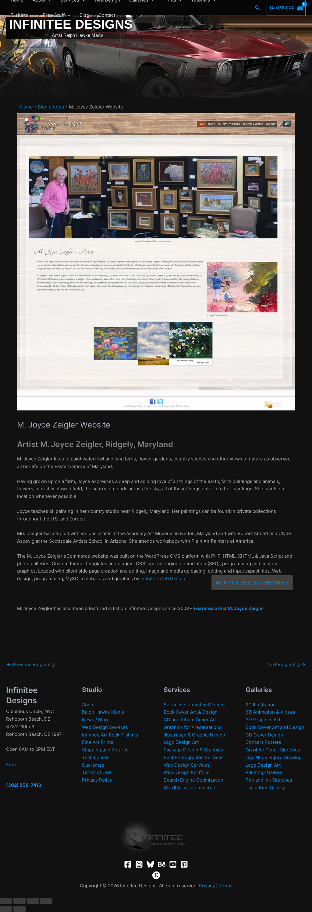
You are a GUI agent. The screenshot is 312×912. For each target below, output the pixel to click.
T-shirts (19, 15)
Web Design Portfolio (187, 772)
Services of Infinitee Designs (195, 705)
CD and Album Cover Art (190, 719)
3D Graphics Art (263, 719)
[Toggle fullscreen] (19, 901)
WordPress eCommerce (189, 787)
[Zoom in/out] (6, 901)
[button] (31, 15)
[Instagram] (139, 864)
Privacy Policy (97, 780)
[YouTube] (173, 864)
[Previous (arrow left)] (6, 909)
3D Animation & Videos (270, 712)
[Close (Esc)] (46, 901)
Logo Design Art (181, 742)
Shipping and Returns (105, 750)
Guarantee (93, 765)
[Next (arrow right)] (19, 909)
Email (12, 765)
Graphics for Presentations (193, 727)
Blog (84, 15)
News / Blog (95, 719)
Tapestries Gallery (265, 787)
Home (26, 107)
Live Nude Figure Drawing (274, 757)
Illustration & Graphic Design (194, 735)
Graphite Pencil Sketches (273, 750)
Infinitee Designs (71, 24)
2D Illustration (261, 705)
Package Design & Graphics (193, 750)
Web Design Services (105, 727)
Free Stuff (54, 15)
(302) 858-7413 (23, 785)
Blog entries (51, 107)
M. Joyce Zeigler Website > (252, 582)
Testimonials (95, 757)
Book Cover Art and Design (275, 727)
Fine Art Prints (97, 742)
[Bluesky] (150, 864)
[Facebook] (128, 864)
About (88, 705)
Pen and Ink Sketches (269, 780)
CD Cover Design (264, 735)
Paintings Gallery (264, 772)
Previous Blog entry (31, 664)
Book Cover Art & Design (191, 712)
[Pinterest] (184, 864)
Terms (225, 886)
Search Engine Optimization (193, 780)
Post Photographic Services (194, 757)
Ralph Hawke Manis (103, 712)
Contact (106, 15)
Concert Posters (263, 742)
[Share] (33, 901)
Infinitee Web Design (162, 578)
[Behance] (161, 864)
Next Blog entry (285, 664)
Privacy (207, 886)
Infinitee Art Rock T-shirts (110, 735)
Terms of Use (96, 772)
